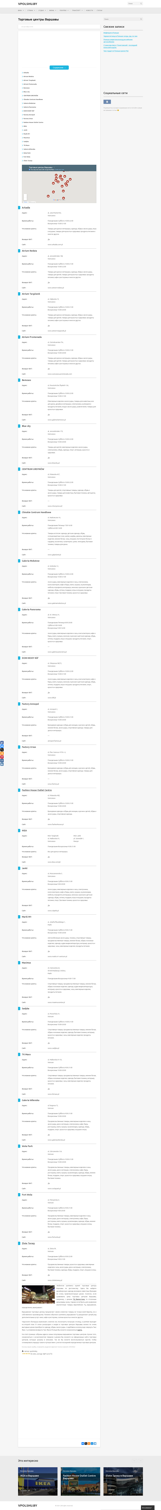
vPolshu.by (27, 3)
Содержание (58, 68)
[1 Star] (23, 1353)
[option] (38, 1481)
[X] (86, 1443)
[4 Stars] (28, 1353)
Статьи (99, 10)
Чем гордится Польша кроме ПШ (116, 51)
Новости (89, 10)
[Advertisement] (59, 50)
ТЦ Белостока (79, 1299)
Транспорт (76, 10)
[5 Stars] (30, 1353)
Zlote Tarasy (28, 1243)
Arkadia (26, 207)
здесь (79, 1330)
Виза (20, 10)
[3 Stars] (26, 1353)
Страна (30, 10)
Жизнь (51, 10)
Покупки (63, 10)
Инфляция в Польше (111, 33)
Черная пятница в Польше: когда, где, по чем (120, 36)
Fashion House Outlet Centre (37, 790)
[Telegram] (95, 1443)
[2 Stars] (25, 1353)
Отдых (41, 10)
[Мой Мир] (92, 1443)
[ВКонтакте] (82, 1443)
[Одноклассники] (89, 1443)
